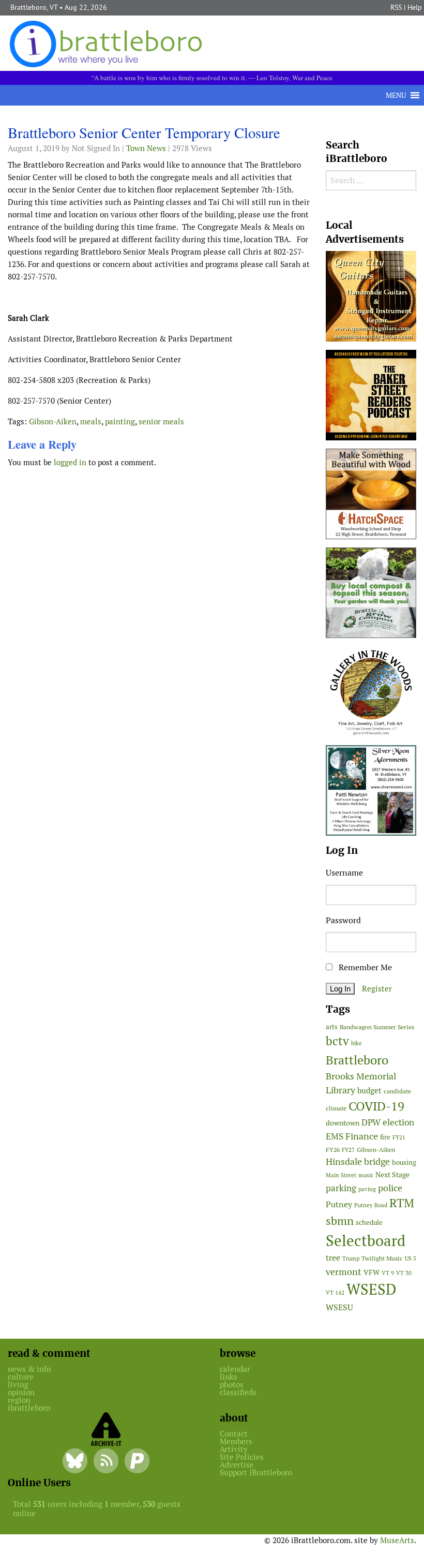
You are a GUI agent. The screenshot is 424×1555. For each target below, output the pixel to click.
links (228, 1377)
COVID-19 (376, 1106)
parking (341, 1188)
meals (90, 421)
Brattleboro (357, 1060)
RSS (396, 7)
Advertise (237, 1465)
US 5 (410, 1258)
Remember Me (364, 967)
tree (333, 1257)
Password (343, 920)
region (19, 1400)
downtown (342, 1123)
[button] (396, 95)
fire (385, 1137)
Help (414, 7)
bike (356, 1043)
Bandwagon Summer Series (377, 1027)
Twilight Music (382, 1258)
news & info (29, 1369)
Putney (339, 1204)
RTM (401, 1203)
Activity (234, 1449)
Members (236, 1441)
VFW (372, 1272)
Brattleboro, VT (33, 7)
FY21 (398, 1137)
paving (367, 1189)
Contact (234, 1434)
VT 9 (388, 1273)
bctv (337, 1041)
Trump (350, 1258)
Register (377, 989)
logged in (70, 462)
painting (120, 421)
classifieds (238, 1392)
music (365, 1175)
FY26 (333, 1149)
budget (369, 1090)
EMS (334, 1136)
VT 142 (335, 1292)
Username (344, 872)
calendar (235, 1369)
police (390, 1188)
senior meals (161, 421)
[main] (159, 299)
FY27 (348, 1149)
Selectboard (365, 1240)
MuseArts (397, 1540)
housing (404, 1162)
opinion (21, 1392)
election (398, 1122)
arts (332, 1027)
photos (232, 1384)
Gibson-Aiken (53, 421)
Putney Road (370, 1205)
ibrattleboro (29, 1408)
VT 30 (404, 1273)
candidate (397, 1091)
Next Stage (392, 1174)
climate (336, 1108)
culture (21, 1377)
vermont (343, 1272)
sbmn (340, 1220)
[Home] (108, 43)
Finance (361, 1136)
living (18, 1384)
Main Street (341, 1175)
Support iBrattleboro (256, 1472)
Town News (146, 148)
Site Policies (242, 1457)
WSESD (371, 1289)
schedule (369, 1222)
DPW (371, 1122)
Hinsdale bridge (358, 1161)
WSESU (339, 1307)
